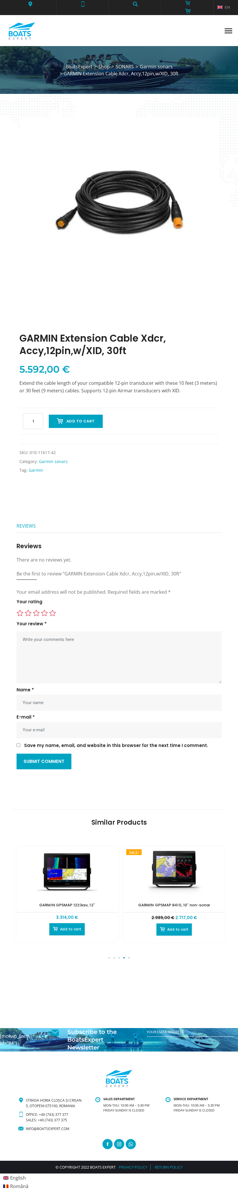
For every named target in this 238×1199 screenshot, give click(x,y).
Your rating (29, 602)
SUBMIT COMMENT (44, 761)
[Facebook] (107, 1144)
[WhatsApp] (131, 1144)
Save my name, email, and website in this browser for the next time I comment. (116, 745)
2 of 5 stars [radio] (28, 613)
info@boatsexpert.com (47, 1128)
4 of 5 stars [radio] (44, 613)
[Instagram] (119, 1144)
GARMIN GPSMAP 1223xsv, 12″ (67, 905)
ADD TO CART (80, 421)
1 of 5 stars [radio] (20, 613)
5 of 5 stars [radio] (52, 613)
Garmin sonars (53, 461)
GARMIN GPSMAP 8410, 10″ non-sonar (174, 905)
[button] (30, 4)
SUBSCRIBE (156, 1043)
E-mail (26, 717)
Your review (32, 624)
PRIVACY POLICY (133, 1167)
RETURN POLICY (169, 1167)
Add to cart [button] (70, 929)
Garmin (36, 470)
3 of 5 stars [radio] (36, 613)
